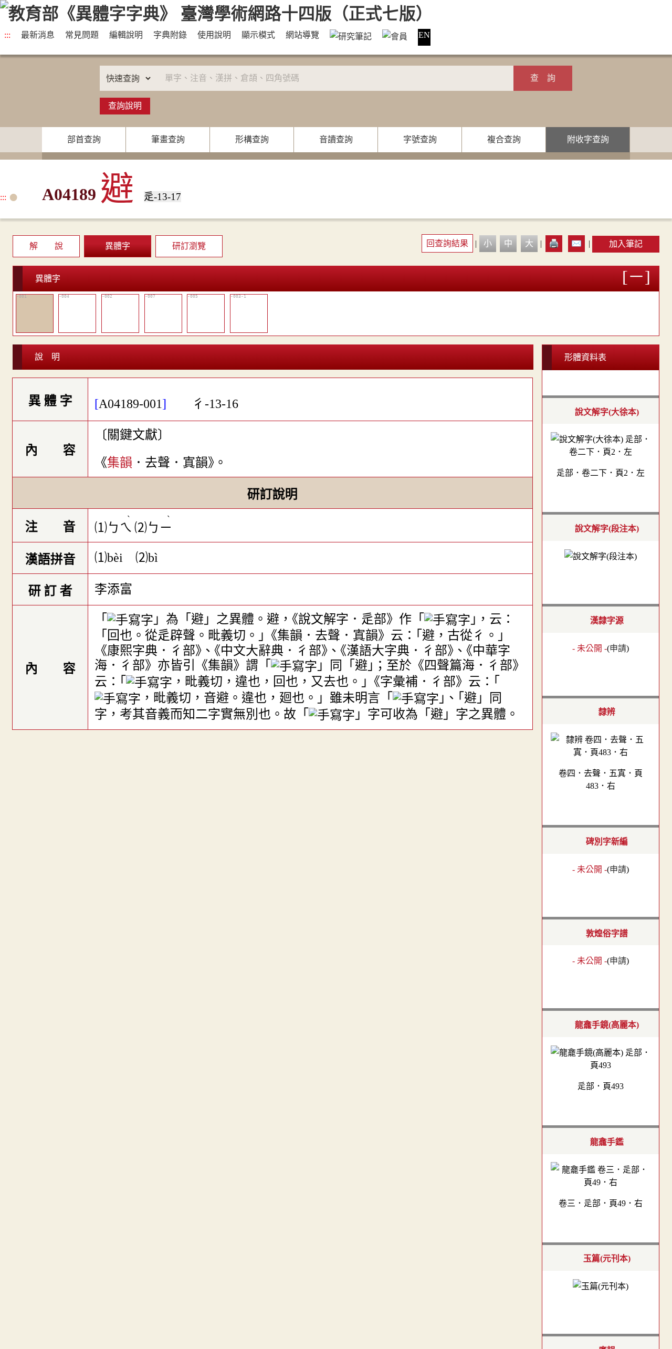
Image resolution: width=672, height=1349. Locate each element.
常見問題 (82, 34)
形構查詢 (252, 139)
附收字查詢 (588, 139)
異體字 (117, 246)
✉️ (576, 243)
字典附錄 (170, 34)
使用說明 (214, 34)
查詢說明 (125, 105)
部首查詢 (84, 139)
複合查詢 (504, 139)
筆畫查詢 (168, 139)
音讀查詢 (336, 139)
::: (7, 34)
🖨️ (554, 243)
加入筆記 (626, 243)
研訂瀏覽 (189, 246)
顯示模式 (258, 34)
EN (424, 34)
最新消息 (38, 34)
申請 (618, 647)
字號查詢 (420, 139)
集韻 (119, 462)
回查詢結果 (447, 243)
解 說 (46, 246)
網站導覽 (302, 34)
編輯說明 (126, 34)
